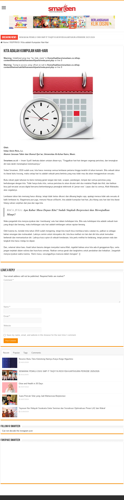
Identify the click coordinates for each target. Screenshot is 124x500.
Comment (8, 280)
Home (5, 42)
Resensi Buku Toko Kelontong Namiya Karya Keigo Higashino (46, 359)
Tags (25, 353)
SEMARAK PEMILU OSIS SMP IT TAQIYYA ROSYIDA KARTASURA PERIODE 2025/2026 (57, 37)
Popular (16, 353)
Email (7, 316)
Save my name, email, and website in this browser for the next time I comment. (41, 335)
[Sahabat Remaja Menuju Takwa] (62, 7)
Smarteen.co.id (11, 160)
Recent (6, 353)
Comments (36, 353)
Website (7, 325)
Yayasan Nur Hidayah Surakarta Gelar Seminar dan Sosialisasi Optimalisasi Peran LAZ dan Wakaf (62, 408)
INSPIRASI (15, 42)
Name (7, 307)
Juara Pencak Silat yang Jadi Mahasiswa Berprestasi (42, 396)
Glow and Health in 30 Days (31, 383)
